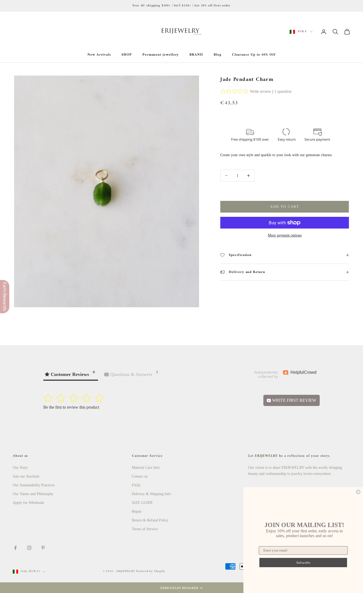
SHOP (126, 55)
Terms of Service (145, 529)
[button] (181, 587)
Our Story (20, 468)
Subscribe (303, 562)
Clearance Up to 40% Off (254, 55)
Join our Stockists (26, 476)
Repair (137, 511)
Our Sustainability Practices (33, 485)
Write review (260, 91)
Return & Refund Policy (150, 520)
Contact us (139, 476)
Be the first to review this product (71, 407)
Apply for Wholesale (28, 503)
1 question (283, 91)
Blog (217, 55)
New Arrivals (99, 55)
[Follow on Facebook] (15, 547)
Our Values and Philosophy (33, 494)
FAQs (136, 485)
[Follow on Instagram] (29, 547)
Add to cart (284, 207)
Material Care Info (146, 468)
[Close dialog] (358, 492)
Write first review (293, 400)
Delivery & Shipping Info (151, 494)
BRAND (196, 55)
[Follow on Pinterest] (43, 547)
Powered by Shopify (150, 571)
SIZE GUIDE (142, 503)
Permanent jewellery (160, 55)
